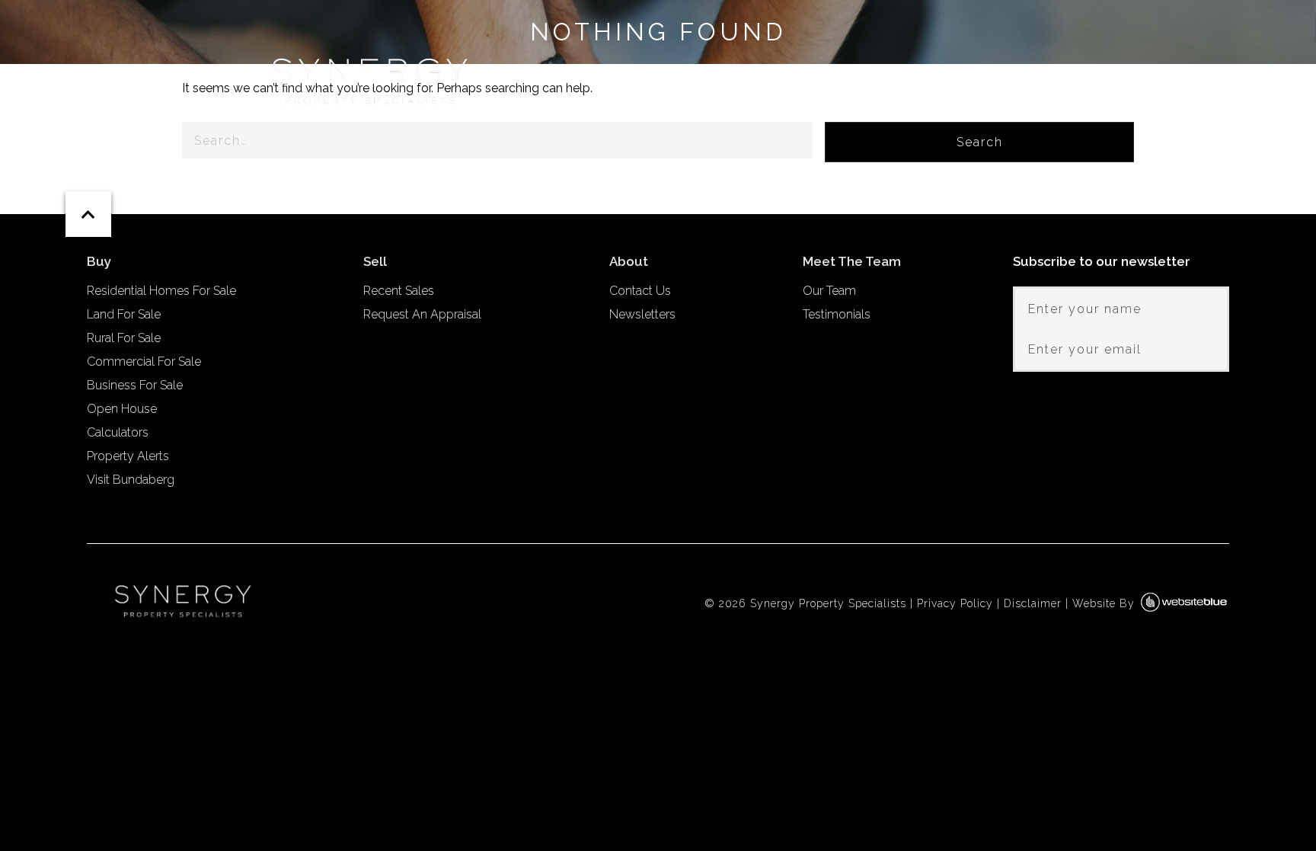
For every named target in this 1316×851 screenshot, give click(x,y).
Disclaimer (1033, 603)
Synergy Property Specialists (828, 603)
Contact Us (640, 290)
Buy (765, 75)
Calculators (118, 432)
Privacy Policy (955, 603)
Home (700, 75)
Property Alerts (128, 456)
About (1053, 75)
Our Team (829, 290)
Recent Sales (398, 290)
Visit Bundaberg (130, 479)
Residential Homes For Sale (161, 290)
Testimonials (836, 314)
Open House (122, 409)
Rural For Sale (124, 338)
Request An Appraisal (422, 314)
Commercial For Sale (144, 361)
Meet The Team (939, 75)
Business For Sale (135, 385)
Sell (832, 75)
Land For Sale (124, 314)
